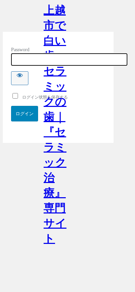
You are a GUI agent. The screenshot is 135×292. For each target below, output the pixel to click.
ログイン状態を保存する (43, 97)
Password (20, 49)
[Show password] (19, 78)
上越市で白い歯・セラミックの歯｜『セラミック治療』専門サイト (55, 18)
